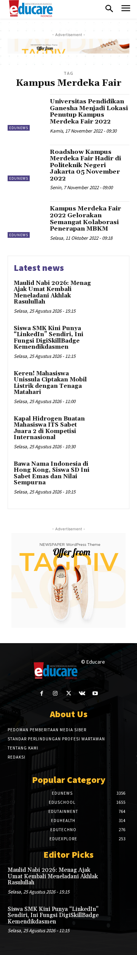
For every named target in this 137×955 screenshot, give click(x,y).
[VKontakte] (82, 693)
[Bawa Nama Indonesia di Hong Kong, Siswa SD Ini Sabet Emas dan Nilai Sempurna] (109, 474)
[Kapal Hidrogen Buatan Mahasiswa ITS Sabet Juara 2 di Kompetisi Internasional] (109, 428)
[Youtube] (95, 693)
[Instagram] (55, 693)
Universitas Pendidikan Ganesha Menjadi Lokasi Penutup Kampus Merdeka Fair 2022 (89, 111)
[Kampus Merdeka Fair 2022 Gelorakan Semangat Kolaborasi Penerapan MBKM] (26, 219)
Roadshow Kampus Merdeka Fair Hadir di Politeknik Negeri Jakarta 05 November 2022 (85, 165)
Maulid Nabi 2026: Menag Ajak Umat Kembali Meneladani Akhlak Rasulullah (52, 293)
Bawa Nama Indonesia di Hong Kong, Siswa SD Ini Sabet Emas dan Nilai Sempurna (51, 473)
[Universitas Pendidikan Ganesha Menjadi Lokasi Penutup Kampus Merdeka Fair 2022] (26, 112)
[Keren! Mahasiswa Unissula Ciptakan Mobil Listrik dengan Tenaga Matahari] (109, 383)
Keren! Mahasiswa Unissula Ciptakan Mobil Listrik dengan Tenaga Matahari (50, 383)
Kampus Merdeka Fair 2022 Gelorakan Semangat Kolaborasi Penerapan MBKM (85, 218)
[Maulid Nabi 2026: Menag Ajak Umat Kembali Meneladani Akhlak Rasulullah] (109, 293)
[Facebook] (41, 693)
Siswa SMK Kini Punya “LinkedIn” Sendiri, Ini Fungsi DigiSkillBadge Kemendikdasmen (48, 338)
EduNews (18, 127)
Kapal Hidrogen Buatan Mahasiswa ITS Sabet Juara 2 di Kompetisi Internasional (49, 428)
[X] (68, 693)
